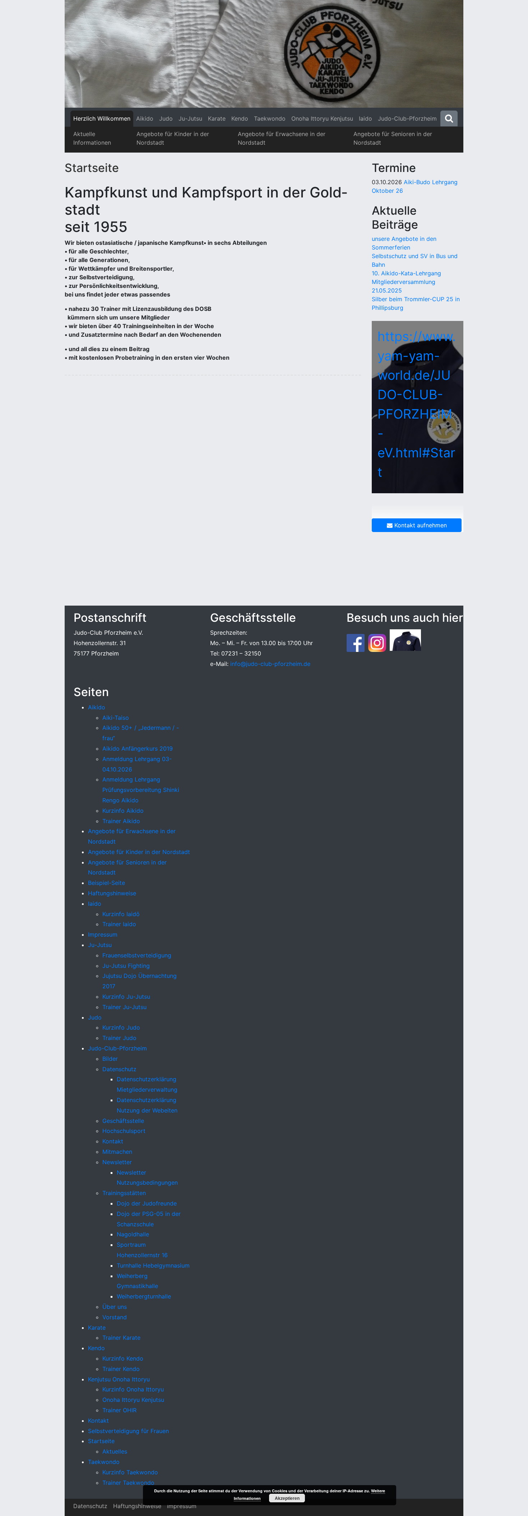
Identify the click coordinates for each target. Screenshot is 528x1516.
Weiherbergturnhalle (144, 1296)
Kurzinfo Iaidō (121, 914)
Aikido (144, 118)
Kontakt (112, 1141)
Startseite (92, 168)
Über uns (114, 1306)
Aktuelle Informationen (92, 138)
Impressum (102, 934)
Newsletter (117, 1162)
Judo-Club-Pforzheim (407, 118)
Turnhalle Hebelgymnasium (153, 1265)
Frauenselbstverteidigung (136, 955)
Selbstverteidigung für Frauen (128, 1431)
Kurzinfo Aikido (123, 810)
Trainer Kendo (121, 1368)
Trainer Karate (121, 1337)
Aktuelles (114, 1451)
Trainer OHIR (119, 1410)
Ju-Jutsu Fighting (126, 965)
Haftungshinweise (112, 893)
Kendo (239, 118)
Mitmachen (117, 1151)
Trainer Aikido (121, 821)
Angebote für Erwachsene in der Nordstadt (281, 138)
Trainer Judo (119, 1037)
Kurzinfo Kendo (122, 1358)
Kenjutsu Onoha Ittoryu (119, 1379)
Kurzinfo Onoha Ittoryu (133, 1389)
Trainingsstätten (124, 1193)
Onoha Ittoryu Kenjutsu (322, 118)
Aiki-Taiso (115, 717)
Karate (217, 118)
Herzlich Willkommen (101, 118)
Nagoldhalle (133, 1234)
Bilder (110, 1058)
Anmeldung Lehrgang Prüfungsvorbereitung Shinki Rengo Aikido (140, 790)
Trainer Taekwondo (128, 1482)
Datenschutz (119, 1069)
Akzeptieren (287, 1498)
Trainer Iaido (119, 924)
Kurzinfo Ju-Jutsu (126, 996)
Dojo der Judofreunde (147, 1203)
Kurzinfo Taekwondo (130, 1472)
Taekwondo (270, 118)
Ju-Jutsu (190, 118)
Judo (166, 118)
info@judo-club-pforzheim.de (270, 663)
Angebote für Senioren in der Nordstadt (392, 138)
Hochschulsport (123, 1130)
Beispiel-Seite (106, 882)
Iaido (365, 118)
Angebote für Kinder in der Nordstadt (172, 138)
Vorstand (114, 1317)
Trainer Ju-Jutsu (124, 1007)
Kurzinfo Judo (121, 1027)
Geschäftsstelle (123, 1120)
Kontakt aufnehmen (420, 525)
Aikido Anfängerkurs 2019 (137, 748)
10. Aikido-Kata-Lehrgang (406, 273)
